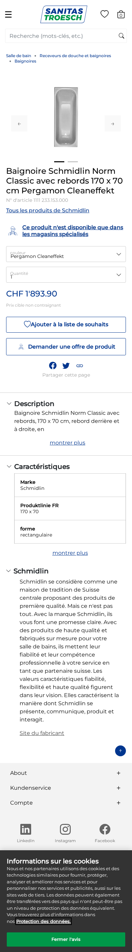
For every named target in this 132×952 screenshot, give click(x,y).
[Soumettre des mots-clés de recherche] (121, 36)
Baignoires (25, 61)
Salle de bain (18, 55)
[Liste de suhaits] (105, 15)
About (18, 773)
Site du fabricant (42, 733)
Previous (19, 123)
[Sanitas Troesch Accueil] (64, 14)
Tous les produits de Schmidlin (47, 210)
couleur (18, 252)
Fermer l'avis (66, 939)
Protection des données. (43, 921)
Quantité (19, 273)
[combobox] (66, 36)
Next (113, 123)
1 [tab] (59, 161)
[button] (79, 365)
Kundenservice (30, 788)
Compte (21, 803)
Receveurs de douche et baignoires (75, 55)
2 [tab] (73, 161)
